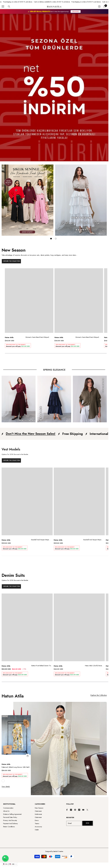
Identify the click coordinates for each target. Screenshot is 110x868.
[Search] (9, 6)
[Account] (99, 6)
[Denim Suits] (54, 581)
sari (3, 780)
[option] (29, 308)
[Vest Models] (54, 455)
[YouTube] (83, 810)
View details (6, 786)
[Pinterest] (75, 810)
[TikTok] (79, 810)
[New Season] (54, 256)
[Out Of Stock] (27, 756)
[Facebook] (67, 810)
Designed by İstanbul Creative (54, 851)
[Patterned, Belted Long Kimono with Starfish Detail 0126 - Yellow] (16, 737)
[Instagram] (71, 810)
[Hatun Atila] (27, 200)
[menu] (3, 6)
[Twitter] (87, 810)
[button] (10, 864)
